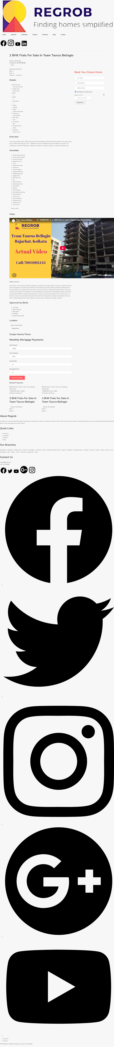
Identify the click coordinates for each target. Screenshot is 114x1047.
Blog (54, 34)
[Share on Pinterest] (13, 67)
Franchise (45, 34)
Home (4, 34)
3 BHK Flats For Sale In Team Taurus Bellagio (22, 400)
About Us (13, 34)
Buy (15, 389)
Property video (14, 208)
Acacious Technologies (26, 1044)
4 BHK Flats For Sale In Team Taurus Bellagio (55, 400)
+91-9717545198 (4, 464)
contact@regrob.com (5, 462)
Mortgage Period (14, 369)
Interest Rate (13, 361)
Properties (24, 34)
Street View (15, 328)
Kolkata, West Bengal (15, 61)
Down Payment (13, 353)
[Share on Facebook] (10, 67)
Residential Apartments (15, 69)
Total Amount (13, 345)
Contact (63, 34)
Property (15, 107)
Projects (35, 34)
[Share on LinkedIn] (11, 67)
